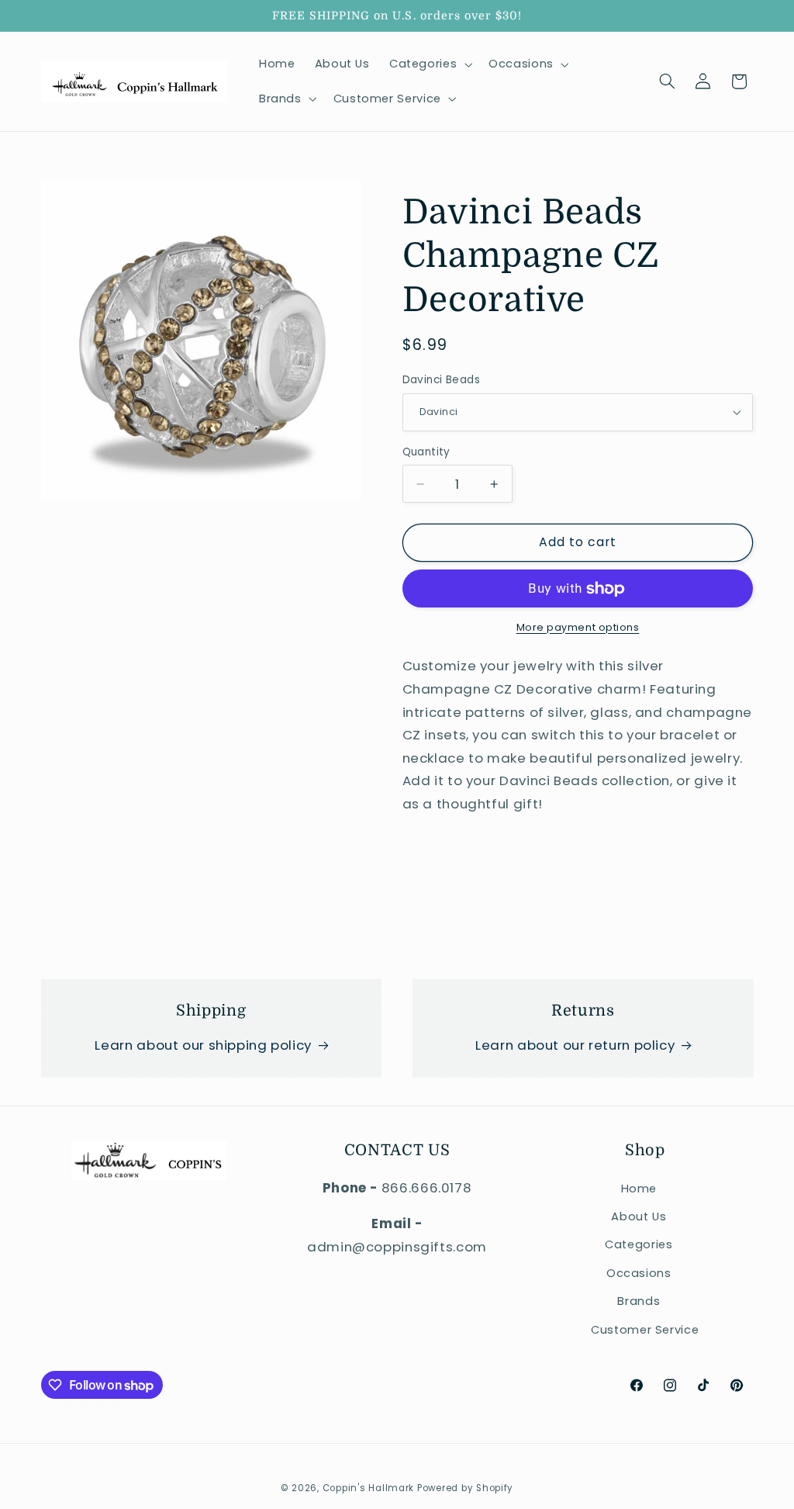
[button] (428, 64)
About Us (638, 1216)
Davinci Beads (441, 379)
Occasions (638, 1273)
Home (639, 1188)
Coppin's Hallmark (369, 1488)
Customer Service (645, 1330)
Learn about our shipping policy (203, 1045)
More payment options (578, 627)
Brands (638, 1301)
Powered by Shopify (465, 1488)
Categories (638, 1244)
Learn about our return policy (575, 1045)
